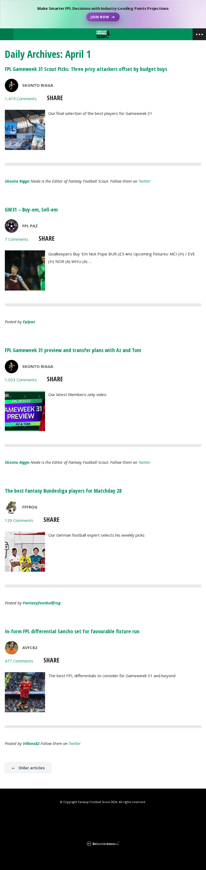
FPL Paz (30, 225)
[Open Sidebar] (199, 34)
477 (19, 661)
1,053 (21, 379)
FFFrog (29, 507)
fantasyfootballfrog (42, 602)
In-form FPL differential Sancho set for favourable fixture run (72, 631)
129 (19, 520)
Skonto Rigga (37, 85)
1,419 (21, 98)
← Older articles (28, 767)
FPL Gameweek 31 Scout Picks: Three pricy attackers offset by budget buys (86, 69)
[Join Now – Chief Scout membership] (103, 14)
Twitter (144, 181)
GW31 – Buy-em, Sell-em (31, 209)
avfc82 (29, 647)
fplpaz (29, 321)
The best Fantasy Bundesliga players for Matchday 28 (63, 490)
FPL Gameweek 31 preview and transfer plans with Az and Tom (73, 350)
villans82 (31, 743)
